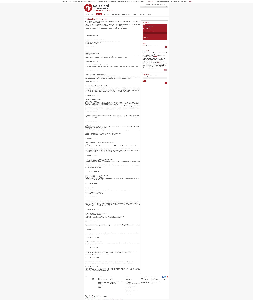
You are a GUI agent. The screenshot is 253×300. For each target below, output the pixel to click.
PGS (104, 14)
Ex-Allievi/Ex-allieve (144, 279)
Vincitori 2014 (128, 288)
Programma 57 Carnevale (103, 279)
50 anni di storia (113, 283)
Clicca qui (144, 45)
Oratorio (92, 14)
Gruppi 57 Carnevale (102, 280)
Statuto (111, 278)
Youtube (161, 4)
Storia (93, 278)
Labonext (121, 298)
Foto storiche (100, 286)
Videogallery (142, 14)
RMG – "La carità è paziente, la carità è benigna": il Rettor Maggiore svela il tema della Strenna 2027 (155, 64)
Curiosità (100, 284)
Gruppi (93, 279)
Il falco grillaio (113, 282)
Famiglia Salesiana (116, 14)
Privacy (107, 298)
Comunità (143, 278)
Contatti (149, 14)
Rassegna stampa (129, 279)
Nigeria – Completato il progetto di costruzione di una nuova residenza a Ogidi (155, 53)
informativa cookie (149, 1)
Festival (108, 14)
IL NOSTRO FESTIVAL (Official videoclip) (133, 283)
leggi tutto (155, 56)
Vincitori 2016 (128, 284)
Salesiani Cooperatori (145, 280)
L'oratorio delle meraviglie (156, 280)
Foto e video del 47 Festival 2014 (132, 290)
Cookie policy (111, 298)
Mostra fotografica (126, 14)
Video (99, 287)
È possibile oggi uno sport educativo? (117, 280)
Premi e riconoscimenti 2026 (103, 282)
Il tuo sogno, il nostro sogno (156, 282)
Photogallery (135, 14)
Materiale (166, 4)
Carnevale (99, 14)
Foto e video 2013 (129, 292)
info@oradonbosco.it (91, 297)
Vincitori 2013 (128, 291)
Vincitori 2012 (128, 294)
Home (87, 14)
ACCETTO (190, 1)
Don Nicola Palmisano (145, 282)
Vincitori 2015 (128, 287)
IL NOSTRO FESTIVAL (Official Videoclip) (158, 279)
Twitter (152, 4)
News (99, 278)
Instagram (157, 4)
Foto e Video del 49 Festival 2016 (132, 286)
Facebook (148, 4)
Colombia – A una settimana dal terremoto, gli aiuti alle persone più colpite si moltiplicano (154, 59)
